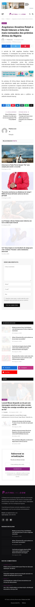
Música (4, 23)
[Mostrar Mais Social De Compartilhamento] (31, 46)
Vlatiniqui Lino (7, 564)
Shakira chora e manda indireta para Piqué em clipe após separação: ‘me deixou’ (18, 567)
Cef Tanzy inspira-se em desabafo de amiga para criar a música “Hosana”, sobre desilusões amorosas (17, 249)
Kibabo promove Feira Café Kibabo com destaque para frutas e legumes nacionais (22, 329)
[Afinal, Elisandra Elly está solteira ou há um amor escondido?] (6, 339)
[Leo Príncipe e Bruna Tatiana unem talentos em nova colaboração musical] (17, 210)
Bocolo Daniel (7, 585)
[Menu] (3, 14)
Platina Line (10, 39)
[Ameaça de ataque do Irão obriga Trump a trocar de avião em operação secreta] (6, 423)
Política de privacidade (22, 474)
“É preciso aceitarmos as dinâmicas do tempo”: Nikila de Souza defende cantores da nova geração (17, 193)
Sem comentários (7, 42)
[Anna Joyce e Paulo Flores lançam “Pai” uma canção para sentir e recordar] (17, 154)
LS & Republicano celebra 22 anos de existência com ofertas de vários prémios (17, 581)
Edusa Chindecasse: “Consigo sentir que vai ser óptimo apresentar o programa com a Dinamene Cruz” (26, 118)
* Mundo (4, 399)
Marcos (5, 578)
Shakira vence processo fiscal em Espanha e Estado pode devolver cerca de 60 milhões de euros (21, 432)
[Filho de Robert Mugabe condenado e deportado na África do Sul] (6, 442)
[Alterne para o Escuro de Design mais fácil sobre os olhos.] (30, 14)
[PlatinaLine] (17, 14)
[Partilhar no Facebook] (6, 46)
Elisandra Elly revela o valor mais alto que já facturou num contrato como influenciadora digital (22, 357)
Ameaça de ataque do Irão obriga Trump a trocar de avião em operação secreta (22, 423)
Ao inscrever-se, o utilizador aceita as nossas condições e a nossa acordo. (18, 474)
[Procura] (32, 14)
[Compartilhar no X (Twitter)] (15, 46)
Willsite (24, 603)
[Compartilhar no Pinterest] (25, 46)
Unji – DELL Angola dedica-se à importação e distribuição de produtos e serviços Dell (18, 588)
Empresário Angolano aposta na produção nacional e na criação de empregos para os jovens (18, 574)
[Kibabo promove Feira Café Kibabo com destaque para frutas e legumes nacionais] (6, 330)
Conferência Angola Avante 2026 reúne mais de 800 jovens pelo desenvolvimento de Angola (21, 348)
